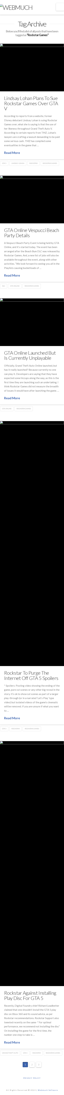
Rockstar (33, 163)
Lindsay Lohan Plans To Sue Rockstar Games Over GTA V (31, 103)
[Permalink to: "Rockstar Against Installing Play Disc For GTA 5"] (32, 863)
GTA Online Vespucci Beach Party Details (31, 232)
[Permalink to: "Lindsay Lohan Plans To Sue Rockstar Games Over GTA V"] (32, 67)
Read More (12, 153)
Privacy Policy (32, 1078)
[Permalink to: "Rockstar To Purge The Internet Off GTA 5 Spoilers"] (32, 543)
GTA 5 (4, 163)
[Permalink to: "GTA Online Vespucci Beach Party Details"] (32, 199)
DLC (3, 286)
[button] (60, 7)
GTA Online (15, 286)
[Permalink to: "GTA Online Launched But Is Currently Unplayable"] (32, 322)
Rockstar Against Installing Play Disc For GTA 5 (30, 995)
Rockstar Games (50, 163)
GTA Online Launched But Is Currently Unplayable (30, 355)
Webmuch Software (48, 1090)
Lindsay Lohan (17, 163)
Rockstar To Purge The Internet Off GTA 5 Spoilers (31, 675)
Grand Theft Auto (10, 1053)
